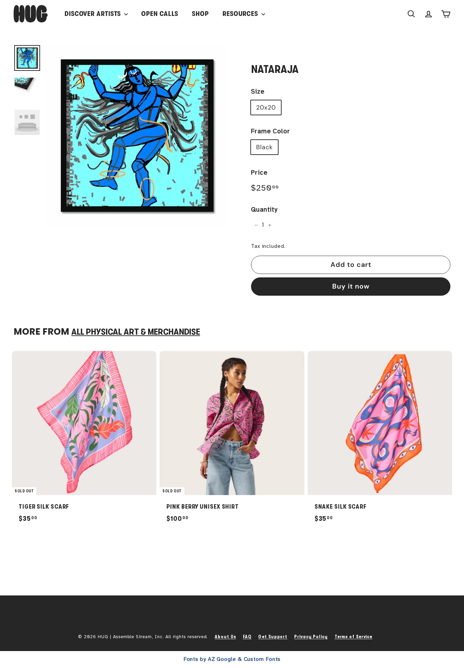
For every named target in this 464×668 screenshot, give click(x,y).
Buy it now (351, 286)
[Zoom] (137, 135)
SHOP (200, 14)
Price (259, 173)
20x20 (266, 107)
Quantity (264, 209)
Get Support (272, 636)
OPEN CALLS (159, 14)
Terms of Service (353, 636)
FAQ (247, 636)
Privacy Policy (311, 636)
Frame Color (270, 131)
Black (264, 147)
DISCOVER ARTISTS (94, 14)
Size (258, 91)
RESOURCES (241, 14)
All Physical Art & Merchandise (135, 332)
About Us (225, 636)
